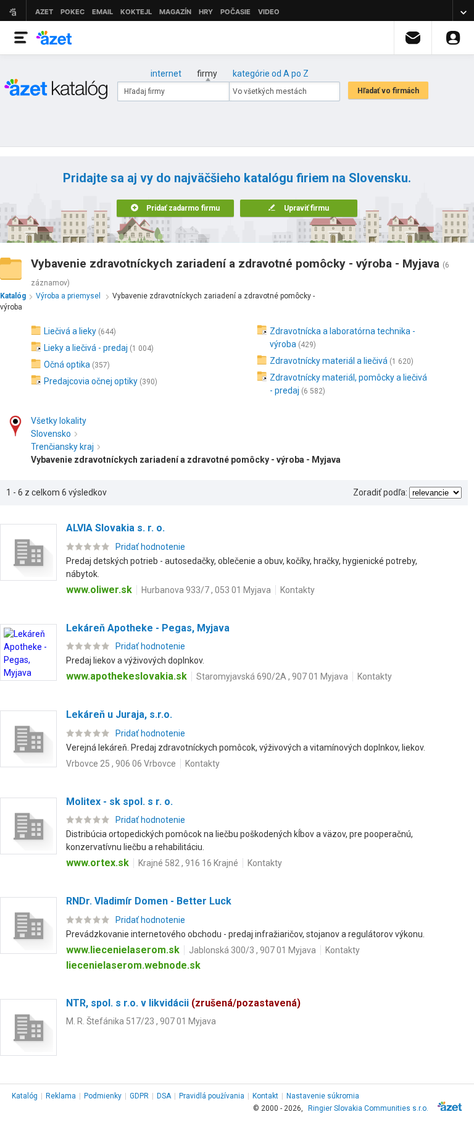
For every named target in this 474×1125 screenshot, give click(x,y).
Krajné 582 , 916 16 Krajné (188, 863)
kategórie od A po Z (271, 73)
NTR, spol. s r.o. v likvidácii (183, 1003)
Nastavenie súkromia (322, 1096)
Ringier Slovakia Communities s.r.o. (368, 1108)
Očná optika (67, 364)
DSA (164, 1096)
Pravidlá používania (211, 1096)
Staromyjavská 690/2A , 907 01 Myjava (272, 676)
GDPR (139, 1096)
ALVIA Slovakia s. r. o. (115, 528)
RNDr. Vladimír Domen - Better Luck (148, 901)
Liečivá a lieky (70, 331)
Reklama (61, 1096)
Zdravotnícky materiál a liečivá (329, 361)
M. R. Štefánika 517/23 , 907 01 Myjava (141, 1021)
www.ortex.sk (97, 863)
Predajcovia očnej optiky (91, 381)
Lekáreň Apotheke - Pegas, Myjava (148, 628)
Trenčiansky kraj (62, 447)
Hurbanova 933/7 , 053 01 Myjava (206, 590)
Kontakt (265, 1096)
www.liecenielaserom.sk (123, 950)
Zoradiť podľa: (380, 492)
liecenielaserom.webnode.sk (133, 965)
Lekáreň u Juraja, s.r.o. (119, 714)
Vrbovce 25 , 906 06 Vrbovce (121, 764)
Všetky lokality (58, 421)
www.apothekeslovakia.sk (126, 676)
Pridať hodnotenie (150, 547)
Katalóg (25, 1096)
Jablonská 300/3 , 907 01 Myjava (252, 950)
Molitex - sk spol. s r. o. (119, 801)
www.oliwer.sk (99, 590)
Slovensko (51, 434)
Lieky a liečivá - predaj (86, 348)
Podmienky (103, 1096)
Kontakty (297, 590)
